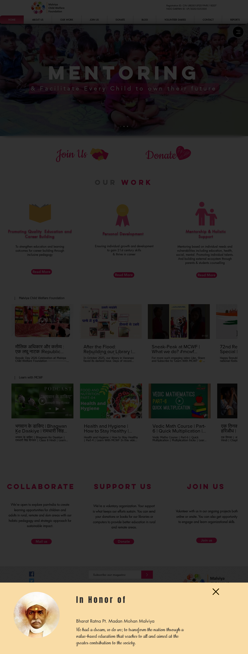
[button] (216, 591)
